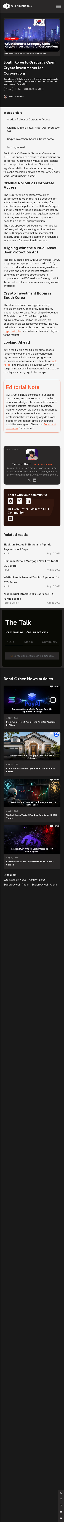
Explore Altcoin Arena (44, 884)
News (8, 89)
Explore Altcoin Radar (16, 884)
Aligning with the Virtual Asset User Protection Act (33, 129)
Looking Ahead (16, 147)
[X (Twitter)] (29, 480)
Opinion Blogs (37, 879)
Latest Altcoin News (15, 879)
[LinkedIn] (34, 480)
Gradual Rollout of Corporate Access (28, 119)
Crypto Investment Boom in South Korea (30, 138)
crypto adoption (13, 331)
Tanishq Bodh (21, 464)
